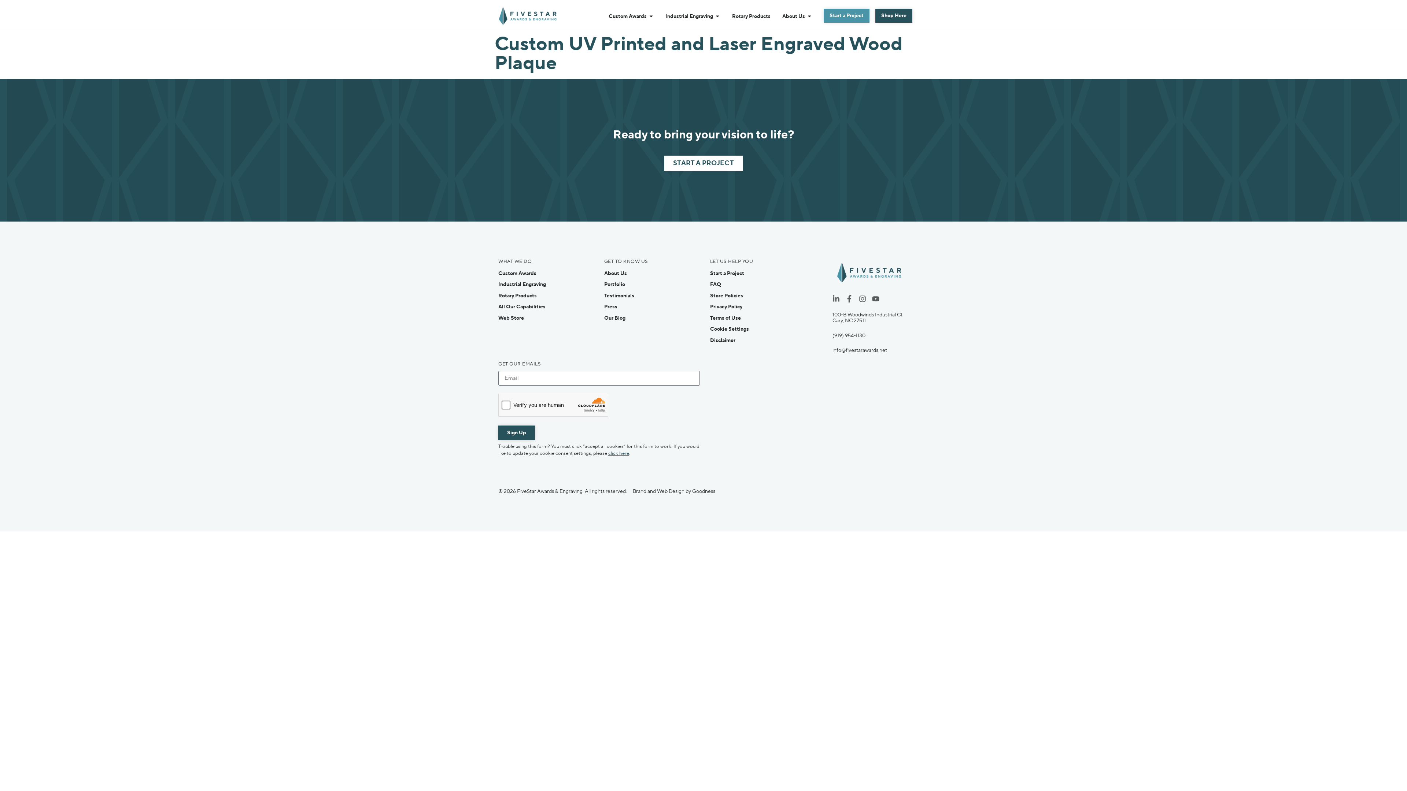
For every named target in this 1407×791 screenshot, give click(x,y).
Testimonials (619, 295)
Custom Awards (517, 273)
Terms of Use (725, 318)
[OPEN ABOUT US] (809, 16)
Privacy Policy (726, 306)
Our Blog (614, 318)
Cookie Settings (729, 329)
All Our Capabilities (522, 306)
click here (618, 453)
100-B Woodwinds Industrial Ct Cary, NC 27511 (867, 318)
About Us (615, 273)
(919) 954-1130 (848, 336)
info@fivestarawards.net (859, 350)
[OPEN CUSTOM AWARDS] (651, 16)
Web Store (511, 318)
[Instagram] (862, 298)
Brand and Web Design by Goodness (674, 491)
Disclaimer (722, 340)
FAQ (715, 284)
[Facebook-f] (849, 298)
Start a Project (727, 273)
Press (610, 306)
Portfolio (614, 284)
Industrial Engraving (522, 284)
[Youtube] (875, 298)
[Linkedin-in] (836, 298)
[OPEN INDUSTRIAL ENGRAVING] (717, 16)
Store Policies (726, 295)
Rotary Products (517, 295)
